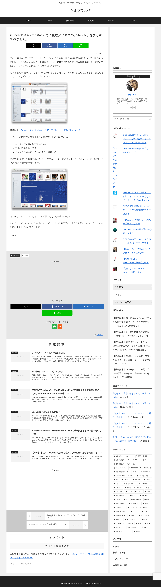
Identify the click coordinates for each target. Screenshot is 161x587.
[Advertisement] (57, 279)
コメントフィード (121, 559)
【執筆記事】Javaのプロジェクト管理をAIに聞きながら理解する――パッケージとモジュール (132, 360)
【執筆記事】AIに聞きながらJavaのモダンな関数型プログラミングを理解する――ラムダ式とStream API (132, 322)
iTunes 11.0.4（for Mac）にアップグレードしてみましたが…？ (51, 130)
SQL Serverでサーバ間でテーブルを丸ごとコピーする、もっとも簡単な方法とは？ (137, 139)
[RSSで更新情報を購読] (60, 326)
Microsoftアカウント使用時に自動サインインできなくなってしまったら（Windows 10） (137, 196)
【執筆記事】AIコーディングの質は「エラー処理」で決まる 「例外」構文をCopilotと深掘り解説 (132, 373)
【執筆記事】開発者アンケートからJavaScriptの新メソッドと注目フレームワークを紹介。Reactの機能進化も (132, 346)
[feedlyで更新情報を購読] (54, 326)
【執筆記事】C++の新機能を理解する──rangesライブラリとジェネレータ (131, 334)
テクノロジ (16, 256)
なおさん (132, 95)
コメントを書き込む (57, 546)
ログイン (117, 546)
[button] (150, 119)
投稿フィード (119, 552)
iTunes (26, 256)
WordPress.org (120, 565)
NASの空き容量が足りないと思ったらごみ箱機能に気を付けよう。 (137, 210)
